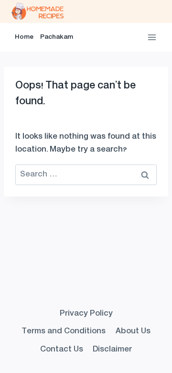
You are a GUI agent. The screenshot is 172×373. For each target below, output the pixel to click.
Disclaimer (112, 349)
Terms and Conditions (64, 331)
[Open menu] (152, 37)
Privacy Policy (86, 313)
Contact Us (61, 349)
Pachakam (56, 37)
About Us (133, 331)
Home (24, 37)
